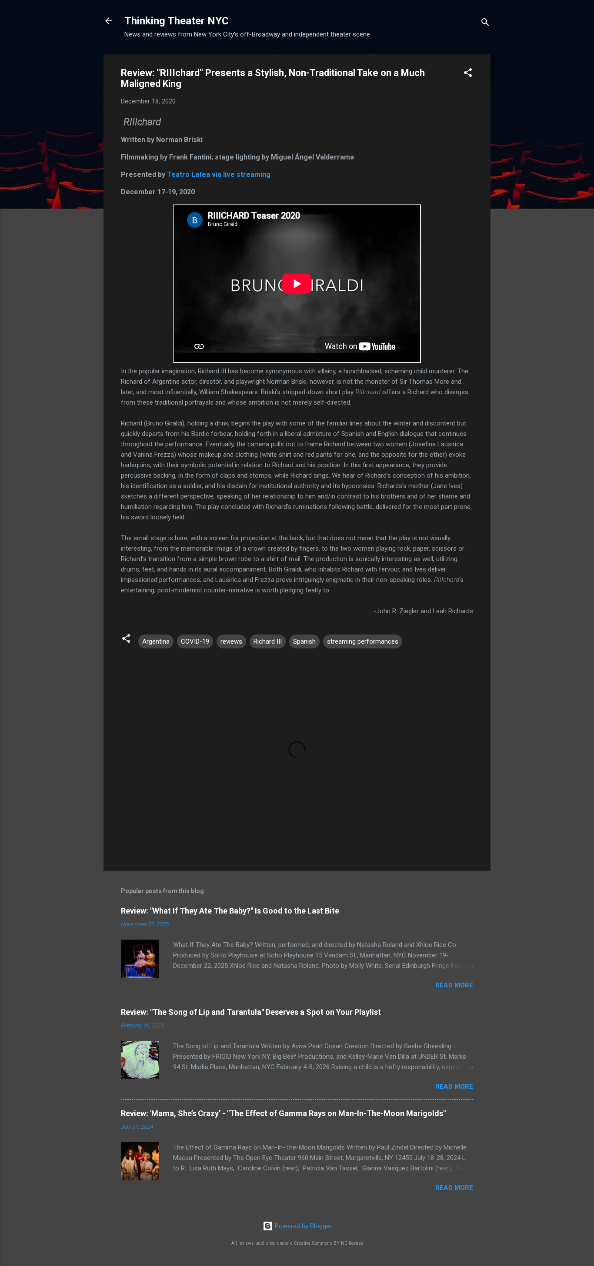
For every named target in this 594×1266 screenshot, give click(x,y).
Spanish (304, 641)
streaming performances (362, 641)
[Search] (485, 23)
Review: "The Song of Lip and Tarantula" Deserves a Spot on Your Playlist (251, 1012)
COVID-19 (195, 641)
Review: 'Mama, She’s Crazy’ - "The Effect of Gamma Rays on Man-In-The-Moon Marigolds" (283, 1113)
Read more (454, 985)
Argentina (156, 641)
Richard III (268, 641)
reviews (231, 641)
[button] (468, 74)
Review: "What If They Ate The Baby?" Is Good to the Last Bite (230, 910)
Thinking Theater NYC (176, 21)
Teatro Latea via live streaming (218, 174)
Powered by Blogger (302, 1226)
